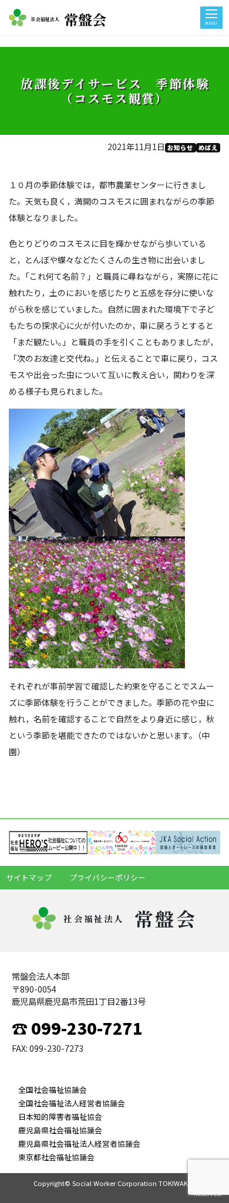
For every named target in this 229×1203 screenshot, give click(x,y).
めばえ (208, 147)
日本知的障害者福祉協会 (60, 1116)
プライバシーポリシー (107, 877)
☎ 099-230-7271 (77, 1027)
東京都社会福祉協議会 (56, 1157)
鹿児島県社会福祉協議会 (60, 1130)
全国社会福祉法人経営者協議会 (71, 1103)
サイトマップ (29, 877)
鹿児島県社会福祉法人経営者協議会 (79, 1143)
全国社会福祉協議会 (52, 1089)
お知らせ (180, 147)
